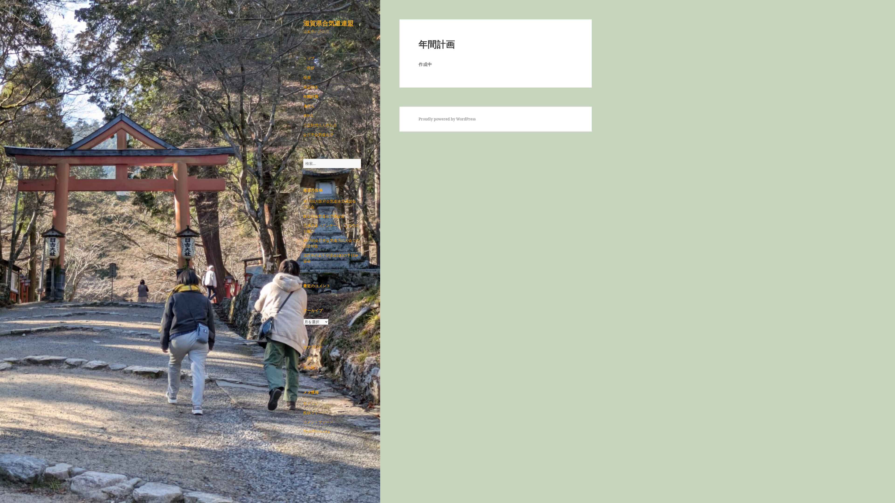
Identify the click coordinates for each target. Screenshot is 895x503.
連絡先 (308, 106)
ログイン (310, 403)
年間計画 (310, 96)
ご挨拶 (308, 67)
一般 (307, 358)
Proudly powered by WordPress (447, 119)
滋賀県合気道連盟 (328, 23)
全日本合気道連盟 (318, 134)
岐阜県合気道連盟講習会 (323, 216)
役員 (307, 77)
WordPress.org (316, 431)
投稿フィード (314, 412)
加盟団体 (310, 86)
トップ (308, 58)
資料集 (308, 115)
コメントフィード (318, 422)
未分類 (308, 367)
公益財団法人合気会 (320, 125)
